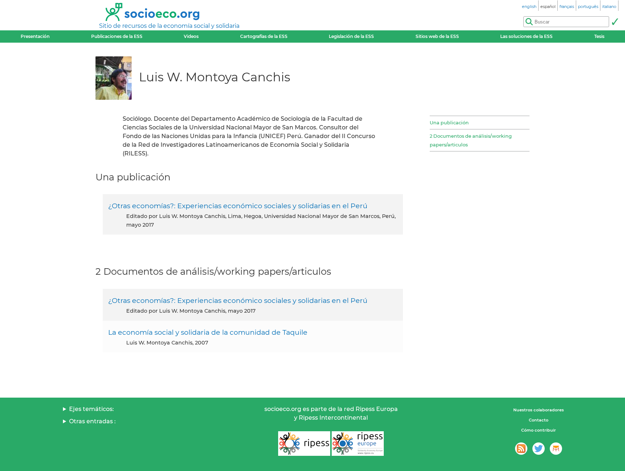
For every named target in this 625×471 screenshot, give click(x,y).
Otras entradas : (92, 421)
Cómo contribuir (538, 430)
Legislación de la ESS (351, 36)
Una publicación (449, 122)
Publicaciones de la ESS (117, 36)
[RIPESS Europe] (358, 443)
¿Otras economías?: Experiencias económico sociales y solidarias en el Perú (237, 205)
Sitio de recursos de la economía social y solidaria (169, 25)
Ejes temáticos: (91, 409)
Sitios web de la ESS (437, 36)
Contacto (538, 420)
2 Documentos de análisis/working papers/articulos (471, 140)
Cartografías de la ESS (264, 36)
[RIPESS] (304, 443)
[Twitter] (538, 448)
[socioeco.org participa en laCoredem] (556, 448)
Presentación (35, 36)
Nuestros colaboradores (538, 409)
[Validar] (614, 21)
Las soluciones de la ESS (526, 36)
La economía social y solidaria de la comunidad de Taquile (207, 332)
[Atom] (521, 448)
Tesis (599, 36)
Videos (191, 36)
